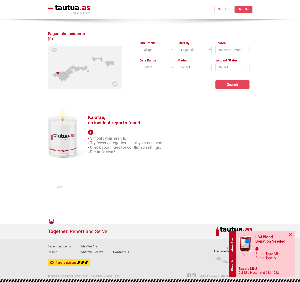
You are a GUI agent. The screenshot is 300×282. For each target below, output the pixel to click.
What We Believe (91, 252)
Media (182, 60)
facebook (189, 275)
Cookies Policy (111, 275)
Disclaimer (96, 275)
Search (220, 43)
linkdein (194, 275)
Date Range (148, 60)
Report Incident (66, 262)
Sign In (222, 9)
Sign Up (243, 9)
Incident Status (226, 60)
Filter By (183, 43)
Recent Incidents (59, 246)
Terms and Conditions (60, 275)
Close (58, 187)
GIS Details (148, 43)
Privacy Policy (81, 275)
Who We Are (88, 246)
